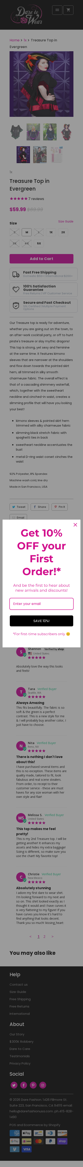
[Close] (75, 525)
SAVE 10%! (41, 620)
